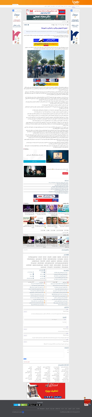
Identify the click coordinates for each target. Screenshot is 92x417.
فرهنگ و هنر (53, 6)
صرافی (31, 369)
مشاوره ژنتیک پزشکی (41, 263)
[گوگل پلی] (31, 405)
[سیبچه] (38, 405)
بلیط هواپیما (59, 257)
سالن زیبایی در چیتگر (65, 265)
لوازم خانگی (30, 375)
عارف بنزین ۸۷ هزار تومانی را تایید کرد (38, 299)
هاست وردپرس (46, 265)
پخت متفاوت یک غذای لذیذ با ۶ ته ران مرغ (37, 283)
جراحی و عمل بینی (43, 267)
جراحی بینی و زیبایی (65, 380)
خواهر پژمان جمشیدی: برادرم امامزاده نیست (38, 285)
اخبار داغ (54, 282)
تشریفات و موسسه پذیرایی (46, 378)
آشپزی (59, 6)
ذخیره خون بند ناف (33, 263)
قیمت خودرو (42, 274)
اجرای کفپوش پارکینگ (65, 267)
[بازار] (24, 405)
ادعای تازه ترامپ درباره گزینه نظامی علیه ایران (61, 301)
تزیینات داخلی (39, 376)
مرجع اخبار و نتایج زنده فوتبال (52, 259)
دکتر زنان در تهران (65, 375)
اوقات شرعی (42, 278)
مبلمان (40, 371)
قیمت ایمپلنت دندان (65, 257)
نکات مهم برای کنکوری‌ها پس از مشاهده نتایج (60, 276)
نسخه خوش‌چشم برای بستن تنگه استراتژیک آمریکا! (60, 296)
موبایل (31, 374)
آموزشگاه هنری (57, 380)
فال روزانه (31, 276)
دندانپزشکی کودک (65, 378)
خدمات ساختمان (38, 378)
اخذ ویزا (31, 367)
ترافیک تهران (42, 276)
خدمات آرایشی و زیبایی (65, 369)
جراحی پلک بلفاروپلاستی (35, 261)
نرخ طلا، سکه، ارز (30, 272)
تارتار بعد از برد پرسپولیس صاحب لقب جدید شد (37, 297)
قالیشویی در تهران (38, 379)
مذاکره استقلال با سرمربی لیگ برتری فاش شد (60, 287)
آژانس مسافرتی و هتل (38, 380)
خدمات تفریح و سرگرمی (28, 372)
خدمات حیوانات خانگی (56, 371)
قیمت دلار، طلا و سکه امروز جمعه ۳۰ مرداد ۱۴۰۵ (37, 294)
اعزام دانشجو (30, 368)
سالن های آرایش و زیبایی (64, 367)
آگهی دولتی (47, 408)
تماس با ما (62, 408)
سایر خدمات (30, 379)
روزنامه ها (42, 272)
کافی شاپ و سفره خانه (47, 375)
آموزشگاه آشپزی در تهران (46, 367)
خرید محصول (65, 173)
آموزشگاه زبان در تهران (56, 378)
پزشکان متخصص (66, 374)
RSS (38, 408)
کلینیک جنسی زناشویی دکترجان (49, 263)
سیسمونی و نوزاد (29, 371)
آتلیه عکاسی (48, 380)
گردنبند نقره (40, 257)
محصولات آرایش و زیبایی (64, 371)
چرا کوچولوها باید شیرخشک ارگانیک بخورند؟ (62, 193)
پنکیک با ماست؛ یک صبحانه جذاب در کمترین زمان (60, 290)
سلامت (57, 6)
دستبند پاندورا (66, 259)
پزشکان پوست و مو (56, 367)
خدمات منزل (30, 376)
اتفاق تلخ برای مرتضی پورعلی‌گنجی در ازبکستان (60, 297)
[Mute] (48, 162)
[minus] (26, 24)
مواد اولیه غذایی (66, 261)
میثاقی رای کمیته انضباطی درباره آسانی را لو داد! (37, 290)
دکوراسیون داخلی (38, 375)
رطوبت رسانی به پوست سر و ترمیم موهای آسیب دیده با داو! (59, 189)
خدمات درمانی (57, 369)
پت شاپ (58, 372)
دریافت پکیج (34, 161)
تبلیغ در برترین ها (52, 408)
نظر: (67, 352)
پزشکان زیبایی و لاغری (65, 379)
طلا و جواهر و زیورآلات (38, 369)
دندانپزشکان (66, 376)
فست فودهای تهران (47, 374)
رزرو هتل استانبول (59, 261)
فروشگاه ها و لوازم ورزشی (55, 375)
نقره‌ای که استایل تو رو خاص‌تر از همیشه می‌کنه (61, 185)
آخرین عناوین (65, 282)
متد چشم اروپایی (53, 261)
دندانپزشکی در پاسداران (57, 265)
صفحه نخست (77, 6)
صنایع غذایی (48, 376)
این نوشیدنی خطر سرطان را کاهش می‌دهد (61, 289)
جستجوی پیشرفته (42, 408)
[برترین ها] (76, 2)
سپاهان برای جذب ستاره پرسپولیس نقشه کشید (37, 296)
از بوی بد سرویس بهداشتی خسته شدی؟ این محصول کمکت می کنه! (58, 182)
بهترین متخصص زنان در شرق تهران (38, 265)
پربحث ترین (30, 282)
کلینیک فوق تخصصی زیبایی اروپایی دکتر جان (61, 263)
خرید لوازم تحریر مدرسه (57, 267)
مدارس (49, 369)
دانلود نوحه (51, 265)
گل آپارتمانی (48, 261)
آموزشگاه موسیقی (56, 379)
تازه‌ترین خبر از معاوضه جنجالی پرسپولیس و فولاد (60, 302)
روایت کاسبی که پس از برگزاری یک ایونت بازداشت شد (59, 299)
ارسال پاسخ (25, 311)
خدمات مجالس (48, 379)
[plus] (28, 24)
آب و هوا (31, 274)
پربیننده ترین (41, 282)
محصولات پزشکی (56, 368)
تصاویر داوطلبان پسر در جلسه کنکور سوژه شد (37, 301)
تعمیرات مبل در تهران (38, 372)
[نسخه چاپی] (24, 24)
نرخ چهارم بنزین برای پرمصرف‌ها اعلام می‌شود (37, 304)
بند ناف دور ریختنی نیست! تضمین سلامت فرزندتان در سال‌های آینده (58, 191)
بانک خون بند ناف (49, 267)
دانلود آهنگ (44, 259)
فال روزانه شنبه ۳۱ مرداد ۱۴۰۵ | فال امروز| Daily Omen (59, 294)
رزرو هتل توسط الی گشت (31, 259)
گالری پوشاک (39, 367)
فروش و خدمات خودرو (29, 378)
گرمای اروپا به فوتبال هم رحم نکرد (62, 304)
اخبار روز (73, 6)
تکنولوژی (49, 6)
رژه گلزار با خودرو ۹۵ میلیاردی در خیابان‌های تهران (37, 292)
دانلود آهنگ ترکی (28, 265)
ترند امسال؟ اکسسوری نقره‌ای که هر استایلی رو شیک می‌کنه (59, 187)
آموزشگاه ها (57, 376)
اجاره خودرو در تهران (39, 259)
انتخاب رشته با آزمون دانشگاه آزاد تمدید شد (61, 277)
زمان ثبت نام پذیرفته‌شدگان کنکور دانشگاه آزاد (60, 272)
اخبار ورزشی (70, 6)
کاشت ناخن (66, 368)
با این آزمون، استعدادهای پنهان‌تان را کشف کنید (61, 190)
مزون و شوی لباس (38, 368)
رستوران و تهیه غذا (47, 372)
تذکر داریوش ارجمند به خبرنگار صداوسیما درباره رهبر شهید (59, 283)
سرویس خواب (39, 374)
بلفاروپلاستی (54, 257)
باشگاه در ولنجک (42, 261)
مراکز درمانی (66, 372)
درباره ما (66, 408)
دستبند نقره (44, 257)
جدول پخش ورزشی (30, 278)
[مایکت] (17, 405)
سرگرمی (46, 6)
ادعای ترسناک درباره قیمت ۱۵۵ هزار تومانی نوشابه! (60, 285)
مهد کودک (48, 371)
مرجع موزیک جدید (60, 259)
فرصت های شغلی (57, 408)
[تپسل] (23, 149)
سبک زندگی (66, 6)
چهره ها (62, 6)
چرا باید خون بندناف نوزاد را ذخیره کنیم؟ (62, 183)
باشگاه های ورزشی (56, 374)
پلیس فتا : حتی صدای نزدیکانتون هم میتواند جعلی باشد (60, 186)
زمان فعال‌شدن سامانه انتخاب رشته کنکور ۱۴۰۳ (60, 279)
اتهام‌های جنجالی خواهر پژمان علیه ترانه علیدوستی (36, 302)
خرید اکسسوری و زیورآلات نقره (32, 257)
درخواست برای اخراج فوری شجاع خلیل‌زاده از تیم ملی (36, 289)
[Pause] (47, 162)
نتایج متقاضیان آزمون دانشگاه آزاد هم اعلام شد (60, 274)
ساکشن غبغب (49, 257)
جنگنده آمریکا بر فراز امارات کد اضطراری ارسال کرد (60, 292)
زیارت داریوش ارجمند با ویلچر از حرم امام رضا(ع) (37, 287)
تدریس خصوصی (47, 368)
